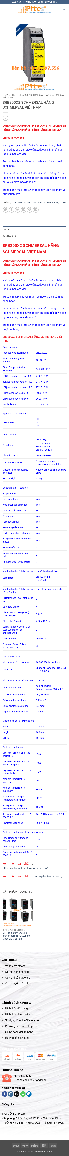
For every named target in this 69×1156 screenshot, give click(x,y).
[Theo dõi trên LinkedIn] (29, 1094)
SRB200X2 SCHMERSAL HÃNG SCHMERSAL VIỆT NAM (39, 202)
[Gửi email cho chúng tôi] (16, 1094)
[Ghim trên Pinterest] (29, 210)
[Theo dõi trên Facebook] (4, 1094)
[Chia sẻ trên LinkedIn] (36, 210)
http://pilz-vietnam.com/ (48, 876)
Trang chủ (9, 95)
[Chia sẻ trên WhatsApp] (5, 210)
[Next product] (5, 118)
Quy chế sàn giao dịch (18, 977)
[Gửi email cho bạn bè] (23, 210)
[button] (5, 10)
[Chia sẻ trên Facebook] (11, 210)
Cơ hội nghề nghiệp (17, 971)
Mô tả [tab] (6, 229)
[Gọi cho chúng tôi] (23, 1094)
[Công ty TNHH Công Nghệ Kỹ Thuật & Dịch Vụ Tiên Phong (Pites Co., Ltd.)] (34, 10)
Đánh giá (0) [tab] (10, 236)
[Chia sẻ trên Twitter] (17, 210)
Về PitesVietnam (15, 966)
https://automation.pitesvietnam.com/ (25, 868)
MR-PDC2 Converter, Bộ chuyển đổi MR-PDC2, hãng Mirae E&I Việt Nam (17, 936)
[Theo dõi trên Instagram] (10, 1094)
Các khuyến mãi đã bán (19, 983)
